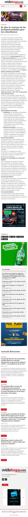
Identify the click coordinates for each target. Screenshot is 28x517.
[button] (25, 6)
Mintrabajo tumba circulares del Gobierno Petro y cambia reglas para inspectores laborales (13, 442)
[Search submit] (21, 6)
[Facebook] (3, 479)
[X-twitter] (6, 479)
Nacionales (4, 24)
